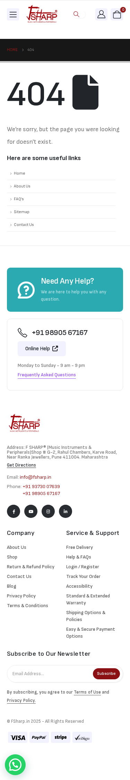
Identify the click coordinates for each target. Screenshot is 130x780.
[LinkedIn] (65, 511)
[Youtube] (30, 511)
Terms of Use (87, 692)
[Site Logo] (42, 14)
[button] (76, 14)
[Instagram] (48, 511)
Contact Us (24, 224)
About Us (22, 186)
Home (19, 173)
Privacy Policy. (21, 700)
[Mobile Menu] (13, 14)
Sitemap (21, 212)
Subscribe (106, 673)
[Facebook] (13, 511)
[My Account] (101, 14)
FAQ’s (19, 199)
